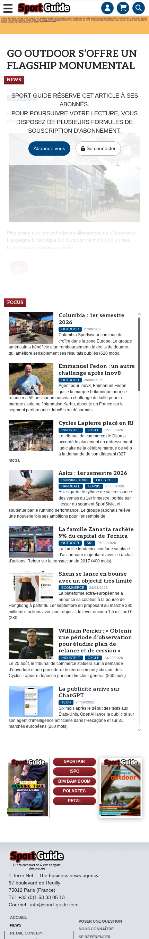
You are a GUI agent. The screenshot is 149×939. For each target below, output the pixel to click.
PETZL (74, 800)
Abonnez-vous (49, 148)
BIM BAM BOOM (74, 781)
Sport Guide (43, 8)
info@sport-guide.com (54, 904)
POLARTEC (74, 791)
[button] (107, 1)
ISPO (74, 771)
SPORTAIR (74, 761)
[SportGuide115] (120, 788)
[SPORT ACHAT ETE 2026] (74, 24)
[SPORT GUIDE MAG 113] (28, 788)
